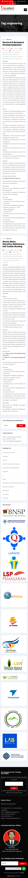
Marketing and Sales (8, 486)
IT (3, 475)
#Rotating (8, 58)
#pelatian (15, 56)
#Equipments (6, 54)
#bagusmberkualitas (7, 254)
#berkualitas (18, 50)
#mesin (10, 56)
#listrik (13, 256)
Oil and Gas (6, 494)
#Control (15, 254)
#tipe (9, 260)
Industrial (5, 471)
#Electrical (5, 52)
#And (18, 252)
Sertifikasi (5, 498)
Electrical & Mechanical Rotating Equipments (13, 43)
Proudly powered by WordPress (12, 872)
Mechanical (6, 490)
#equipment (17, 52)
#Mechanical (5, 56)
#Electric (19, 254)
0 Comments (6, 50)
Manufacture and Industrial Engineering (14, 483)
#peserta (20, 56)
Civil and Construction (9, 452)
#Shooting (5, 260)
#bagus (13, 50)
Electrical (8, 39)
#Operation (9, 258)
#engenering (11, 52)
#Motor (4, 258)
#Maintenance (16, 54)
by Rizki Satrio (16, 48)
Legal (4, 479)
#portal (4, 58)
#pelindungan (15, 258)
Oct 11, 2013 (7, 48)
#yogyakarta (19, 58)
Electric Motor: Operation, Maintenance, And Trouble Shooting (14, 244)
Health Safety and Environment (11, 464)
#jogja (10, 54)
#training (13, 58)
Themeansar (18, 876)
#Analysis (14, 252)
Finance (5, 460)
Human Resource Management (11, 467)
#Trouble (17, 260)
